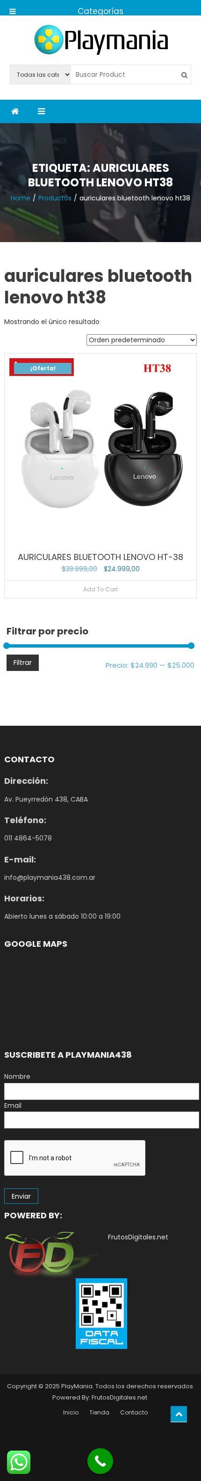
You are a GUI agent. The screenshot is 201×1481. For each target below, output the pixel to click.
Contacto (134, 1412)
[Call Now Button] (100, 1461)
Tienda (99, 1412)
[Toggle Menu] (12, 7)
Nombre (17, 1076)
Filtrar (23, 662)
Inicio (71, 1412)
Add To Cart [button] (100, 589)
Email (13, 1105)
